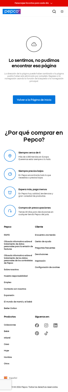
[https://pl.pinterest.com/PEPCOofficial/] (37, 333)
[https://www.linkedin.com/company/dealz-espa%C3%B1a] (56, 325)
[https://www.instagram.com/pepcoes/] (47, 325)
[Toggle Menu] (62, 11)
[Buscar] (54, 11)
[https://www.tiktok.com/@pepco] (47, 333)
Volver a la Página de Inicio (34, 99)
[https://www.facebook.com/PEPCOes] (37, 325)
